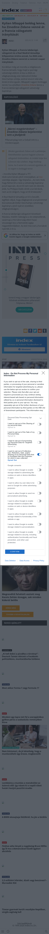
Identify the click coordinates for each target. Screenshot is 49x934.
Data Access (24, 561)
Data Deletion (10, 561)
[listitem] (24, 418)
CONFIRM (14, 552)
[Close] (44, 373)
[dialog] (24, 467)
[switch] (39, 424)
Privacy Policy (38, 561)
